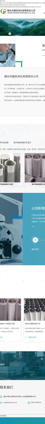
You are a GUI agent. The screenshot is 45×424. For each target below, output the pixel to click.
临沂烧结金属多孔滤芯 (22, 142)
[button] (10, 34)
